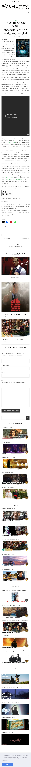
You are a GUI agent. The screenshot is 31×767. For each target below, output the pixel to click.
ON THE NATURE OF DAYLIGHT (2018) (12, 687)
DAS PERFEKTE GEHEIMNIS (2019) (13, 340)
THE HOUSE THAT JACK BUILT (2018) (14, 314)
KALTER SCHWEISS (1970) (8, 569)
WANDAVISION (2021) (7, 427)
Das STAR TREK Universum (9, 636)
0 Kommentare (25, 238)
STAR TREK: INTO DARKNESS (13, 179)
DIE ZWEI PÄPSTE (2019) (8, 487)
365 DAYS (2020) (6, 442)
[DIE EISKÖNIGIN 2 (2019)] (15, 561)
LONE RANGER (9, 177)
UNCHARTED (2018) (7, 672)
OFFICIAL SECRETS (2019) (8, 509)
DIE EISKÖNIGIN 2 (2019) (8, 554)
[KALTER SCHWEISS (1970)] (15, 576)
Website (4, 373)
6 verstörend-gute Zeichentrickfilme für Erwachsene (15, 620)
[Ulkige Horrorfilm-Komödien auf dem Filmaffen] (15, 597)
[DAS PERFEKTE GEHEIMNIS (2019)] (15, 546)
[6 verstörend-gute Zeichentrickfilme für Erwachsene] (15, 627)
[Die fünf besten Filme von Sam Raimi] (15, 612)
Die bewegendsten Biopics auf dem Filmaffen (13, 651)
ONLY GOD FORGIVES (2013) (11, 277)
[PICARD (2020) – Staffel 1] (15, 464)
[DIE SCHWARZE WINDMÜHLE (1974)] (15, 531)
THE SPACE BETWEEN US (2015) (10, 702)
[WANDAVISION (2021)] (15, 434)
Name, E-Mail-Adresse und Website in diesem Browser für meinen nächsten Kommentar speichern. (15, 383)
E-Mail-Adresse (6, 365)
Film (15, 20)
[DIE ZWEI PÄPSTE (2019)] (15, 494)
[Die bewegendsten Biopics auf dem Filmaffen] (15, 658)
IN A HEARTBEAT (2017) (8, 732)
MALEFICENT (11, 142)
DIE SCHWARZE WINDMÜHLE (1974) (11, 524)
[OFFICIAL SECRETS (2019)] (15, 515)
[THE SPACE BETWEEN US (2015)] (15, 709)
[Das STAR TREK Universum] (15, 642)
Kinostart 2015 (11, 235)
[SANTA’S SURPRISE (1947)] (15, 724)
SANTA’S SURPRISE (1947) (8, 717)
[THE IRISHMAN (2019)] (15, 479)
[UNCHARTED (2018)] (15, 679)
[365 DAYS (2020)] (15, 449)
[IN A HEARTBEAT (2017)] (15, 739)
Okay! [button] (7, 764)
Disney (3, 235)
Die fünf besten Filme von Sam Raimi (11, 605)
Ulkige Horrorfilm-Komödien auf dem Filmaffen (14, 590)
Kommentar (5, 387)
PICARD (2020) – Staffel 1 (8, 457)
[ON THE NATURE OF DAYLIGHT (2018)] (15, 694)
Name (3, 358)
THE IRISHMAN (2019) (7, 472)
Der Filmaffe (7, 238)
